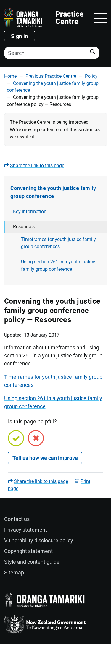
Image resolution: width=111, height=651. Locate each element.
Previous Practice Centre (50, 76)
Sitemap (14, 572)
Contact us (17, 519)
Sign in (19, 36)
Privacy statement (25, 530)
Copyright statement (28, 551)
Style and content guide (31, 562)
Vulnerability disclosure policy (38, 540)
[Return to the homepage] (43, 18)
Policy (91, 76)
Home (10, 76)
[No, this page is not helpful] (36, 438)
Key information (29, 211)
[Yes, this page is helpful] (16, 438)
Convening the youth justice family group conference (53, 192)
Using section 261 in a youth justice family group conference (58, 265)
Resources (24, 226)
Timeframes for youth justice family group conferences (58, 243)
